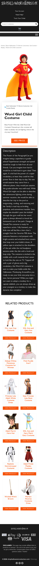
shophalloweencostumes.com (19, 559)
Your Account (19, 11)
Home (3, 45)
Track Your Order (19, 18)
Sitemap (34, 559)
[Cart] (19, 29)
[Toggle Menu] (36, 34)
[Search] (36, 24)
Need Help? (19, 15)
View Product (11, 338)
